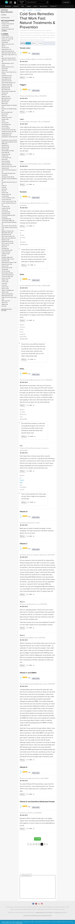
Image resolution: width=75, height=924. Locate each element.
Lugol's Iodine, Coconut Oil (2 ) (9, 225)
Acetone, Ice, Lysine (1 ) (7, 39)
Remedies (8, 6)
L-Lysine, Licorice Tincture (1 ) (9, 201)
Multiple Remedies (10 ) (7, 241)
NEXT (37, 839)
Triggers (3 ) (5, 280)
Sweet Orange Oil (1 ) (7, 267)
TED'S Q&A (3, 310)
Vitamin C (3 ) (5, 288)
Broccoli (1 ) (5, 114)
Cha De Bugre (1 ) (6, 124)
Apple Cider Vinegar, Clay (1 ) (9, 53)
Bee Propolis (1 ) (6, 89)
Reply (22, 77)
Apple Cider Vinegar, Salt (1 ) (8, 58)
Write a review (36, 53)
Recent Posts (43, 6)
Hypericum (4, 185)
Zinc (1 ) (4, 306)
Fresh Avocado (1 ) (6, 157)
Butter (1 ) (4, 115)
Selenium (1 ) (5, 266)
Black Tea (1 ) (5, 101)
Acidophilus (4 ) (6, 40)
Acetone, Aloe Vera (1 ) (7, 37)
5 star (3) (21, 89)
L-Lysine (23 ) (5, 25)
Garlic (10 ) (4, 159)
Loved (40, 43)
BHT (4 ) (4, 94)
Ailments (16, 6)
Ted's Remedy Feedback (7, 273)
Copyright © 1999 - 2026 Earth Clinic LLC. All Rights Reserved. (37, 915)
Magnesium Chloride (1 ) (7, 231)
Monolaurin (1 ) (5, 239)
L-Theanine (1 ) (5, 206)
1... (31, 844)
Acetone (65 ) (5, 22)
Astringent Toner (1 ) (7, 75)
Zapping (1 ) (5, 304)
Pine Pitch (4, 255)
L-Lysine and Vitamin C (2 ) (8, 197)
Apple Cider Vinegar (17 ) (8, 29)
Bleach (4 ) (4, 103)
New (34, 43)
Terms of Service (49, 912)
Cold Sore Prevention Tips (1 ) (9, 131)
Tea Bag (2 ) (5, 269)
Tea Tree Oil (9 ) (6, 271)
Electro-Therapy (5, 149)
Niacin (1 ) (4, 246)
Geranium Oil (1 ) (6, 163)
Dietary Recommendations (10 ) (9, 142)
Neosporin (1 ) (5, 245)
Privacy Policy (58, 912)
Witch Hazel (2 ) (6, 300)
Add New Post (21, 2)
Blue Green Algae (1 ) (7, 112)
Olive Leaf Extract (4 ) (7, 250)
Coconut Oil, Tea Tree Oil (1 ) (8, 129)
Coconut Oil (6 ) (6, 128)
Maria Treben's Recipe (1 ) (8, 236)
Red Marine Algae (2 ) (7, 257)
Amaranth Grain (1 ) (6, 49)
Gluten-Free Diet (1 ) (7, 164)
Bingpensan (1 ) (6, 96)
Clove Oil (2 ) (5, 126)
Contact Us (53, 6)
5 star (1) (21, 52)
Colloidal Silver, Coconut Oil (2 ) (9, 140)
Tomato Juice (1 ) (6, 278)
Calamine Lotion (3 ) (6, 117)
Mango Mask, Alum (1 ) (7, 232)
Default (28, 43)
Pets (22, 6)
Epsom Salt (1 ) (5, 152)
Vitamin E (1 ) (5, 292)
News (35, 6)
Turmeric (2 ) (5, 281)
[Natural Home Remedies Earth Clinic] (6, 2)
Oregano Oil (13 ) (6, 252)
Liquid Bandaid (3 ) (6, 218)
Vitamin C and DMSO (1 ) (8, 290)
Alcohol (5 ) (5, 42)
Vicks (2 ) (4, 285)
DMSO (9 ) (4, 143)
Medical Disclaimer (40, 912)
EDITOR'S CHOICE (5, 17)
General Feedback (6, 161)
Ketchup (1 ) (5, 192)
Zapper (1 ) (4, 302)
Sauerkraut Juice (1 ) (7, 264)
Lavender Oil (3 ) (6, 208)
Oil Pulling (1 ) (5, 248)
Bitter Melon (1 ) (6, 100)
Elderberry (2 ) (5, 147)
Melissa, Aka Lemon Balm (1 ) (9, 238)
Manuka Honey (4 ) (6, 234)
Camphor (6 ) (5, 119)
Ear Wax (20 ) (5, 27)
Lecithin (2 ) (5, 210)
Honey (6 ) (4, 175)
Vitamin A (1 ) (5, 287)
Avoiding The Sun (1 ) (7, 86)
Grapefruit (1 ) (5, 168)
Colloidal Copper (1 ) (7, 133)
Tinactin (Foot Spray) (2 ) (7, 274)
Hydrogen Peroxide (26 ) (8, 23)
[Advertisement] (37, 861)
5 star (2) (21, 196)
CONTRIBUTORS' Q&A (6, 309)
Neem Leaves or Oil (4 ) (7, 243)
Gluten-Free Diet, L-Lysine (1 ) (9, 166)
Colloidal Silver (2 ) (6, 135)
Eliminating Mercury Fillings (8, 150)
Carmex (3, 121)
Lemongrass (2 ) (6, 213)
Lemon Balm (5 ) (6, 211)
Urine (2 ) (4, 283)
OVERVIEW (3, 14)
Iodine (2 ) (4, 189)
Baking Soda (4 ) (6, 87)
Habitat (29, 6)
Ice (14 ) (4, 187)
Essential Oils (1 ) (6, 154)
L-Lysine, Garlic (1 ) (6, 199)
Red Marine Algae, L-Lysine (8, 259)
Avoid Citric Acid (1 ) (6, 80)
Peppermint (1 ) (5, 253)
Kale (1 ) (4, 190)
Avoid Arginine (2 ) (6, 77)
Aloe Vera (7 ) (5, 47)
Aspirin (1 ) (4, 70)
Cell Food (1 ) (5, 122)
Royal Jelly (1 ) (5, 260)
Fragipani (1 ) (5, 156)
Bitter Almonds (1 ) (6, 98)
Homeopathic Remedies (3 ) (8, 173)
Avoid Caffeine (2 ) (6, 79)
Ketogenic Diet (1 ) (6, 194)
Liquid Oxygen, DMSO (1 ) (8, 220)
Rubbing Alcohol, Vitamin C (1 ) (9, 262)
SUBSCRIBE (66, 2)
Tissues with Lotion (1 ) (7, 276)
